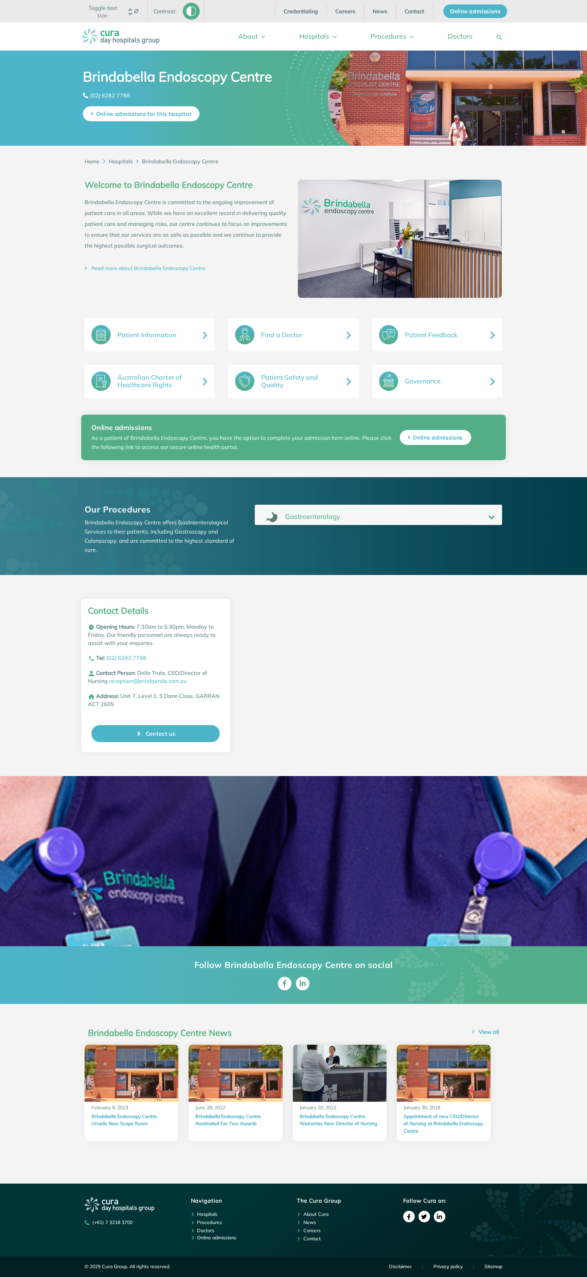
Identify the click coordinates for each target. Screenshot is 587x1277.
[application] (261, 36)
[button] (103, 11)
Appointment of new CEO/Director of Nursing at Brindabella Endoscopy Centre (443, 1123)
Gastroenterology (311, 516)
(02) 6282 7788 (110, 95)
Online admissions (438, 437)
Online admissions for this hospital (143, 113)
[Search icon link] (499, 36)
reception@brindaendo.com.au (148, 681)
